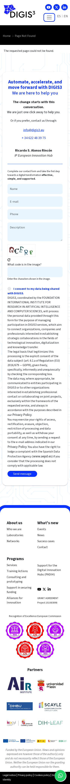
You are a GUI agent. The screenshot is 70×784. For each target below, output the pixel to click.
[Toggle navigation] (49, 17)
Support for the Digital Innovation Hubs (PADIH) (49, 570)
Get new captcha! (8, 259)
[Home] (21, 13)
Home (7, 36)
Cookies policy (42, 775)
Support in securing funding (19, 590)
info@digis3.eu (33, 130)
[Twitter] (56, 7)
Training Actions (17, 571)
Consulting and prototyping (16, 579)
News (40, 535)
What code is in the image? (24, 264)
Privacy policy (25, 775)
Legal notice (9, 775)
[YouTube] (48, 7)
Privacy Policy (22, 414)
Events (41, 529)
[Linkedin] (64, 7)
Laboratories (15, 535)
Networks (13, 541)
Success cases (46, 541)
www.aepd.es (42, 456)
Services (12, 565)
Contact (42, 547)
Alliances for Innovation (15, 600)
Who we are (14, 529)
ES (59, 16)
